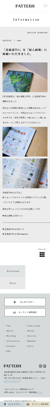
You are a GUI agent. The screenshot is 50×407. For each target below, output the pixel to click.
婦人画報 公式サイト (13, 216)
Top (7, 326)
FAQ (7, 351)
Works (30, 331)
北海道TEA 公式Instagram (16, 234)
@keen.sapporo (11, 381)
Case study (32, 326)
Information (12, 341)
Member (30, 341)
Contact (10, 346)
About (8, 331)
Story (29, 346)
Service (30, 336)
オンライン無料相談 (40, 404)
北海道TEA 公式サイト (14, 229)
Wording (10, 336)
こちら (39, 392)
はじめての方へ (14, 404)
